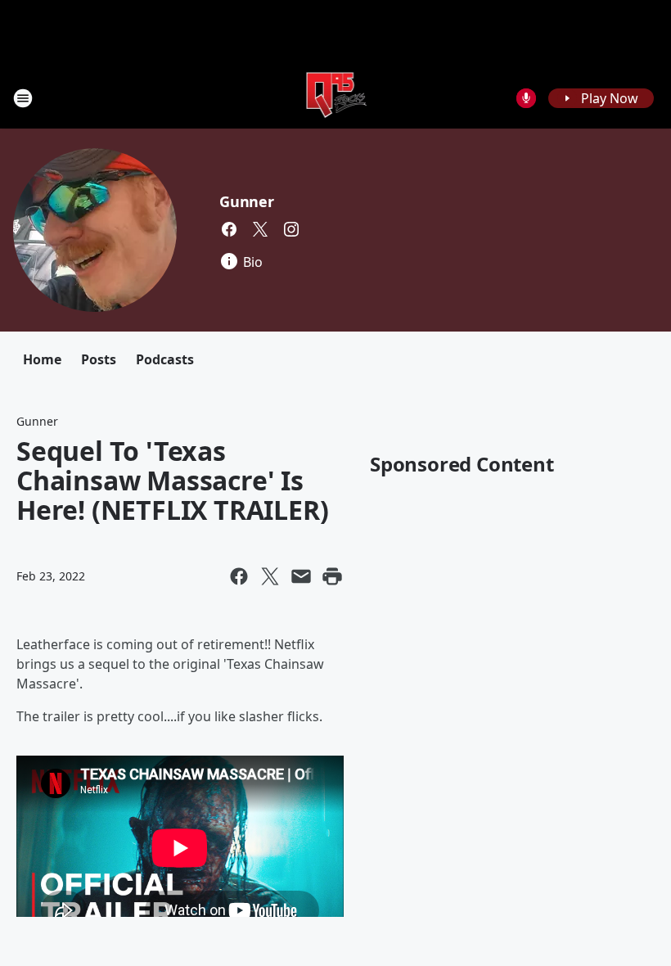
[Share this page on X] (270, 576)
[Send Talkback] (526, 98)
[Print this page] (332, 576)
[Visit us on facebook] (229, 229)
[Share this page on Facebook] (238, 576)
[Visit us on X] (260, 229)
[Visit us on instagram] (291, 229)
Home (42, 359)
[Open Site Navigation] (23, 98)
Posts (98, 359)
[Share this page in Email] (301, 576)
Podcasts (165, 359)
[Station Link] (335, 97)
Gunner (246, 201)
